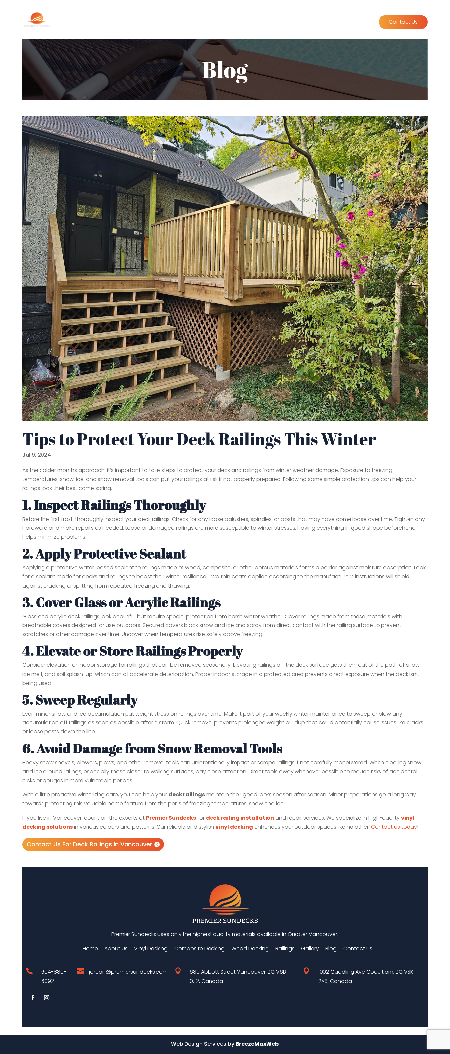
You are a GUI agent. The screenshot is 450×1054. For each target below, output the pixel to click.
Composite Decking (195, 23)
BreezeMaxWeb (257, 1044)
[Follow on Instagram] (47, 997)
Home (107, 23)
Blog (366, 23)
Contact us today (394, 827)
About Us (341, 23)
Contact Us (403, 22)
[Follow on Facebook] (33, 997)
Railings (288, 23)
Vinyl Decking (139, 23)
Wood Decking (252, 23)
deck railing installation (240, 818)
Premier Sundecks (171, 818)
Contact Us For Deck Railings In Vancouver (89, 844)
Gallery (314, 23)
